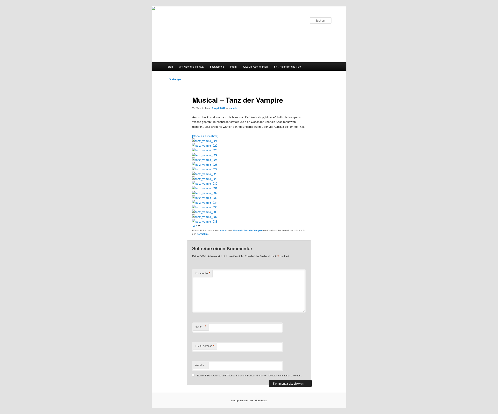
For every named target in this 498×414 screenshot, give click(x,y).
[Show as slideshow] (205, 136)
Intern (233, 66)
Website (199, 365)
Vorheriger (174, 79)
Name (201, 326)
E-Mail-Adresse (205, 346)
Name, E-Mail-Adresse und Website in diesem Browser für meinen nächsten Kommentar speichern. (249, 375)
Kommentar (202, 273)
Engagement (217, 66)
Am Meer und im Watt (191, 66)
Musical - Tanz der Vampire (248, 230)
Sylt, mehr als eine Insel (287, 66)
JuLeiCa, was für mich (255, 66)
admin (234, 108)
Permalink (202, 234)
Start (170, 66)
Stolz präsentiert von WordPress (249, 400)
